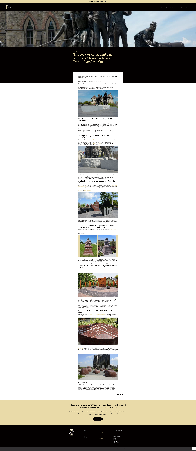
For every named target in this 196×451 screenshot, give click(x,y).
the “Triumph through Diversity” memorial (101, 139)
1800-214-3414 (116, 442)
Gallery (175, 7)
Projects (166, 7)
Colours (171, 7)
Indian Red (80, 190)
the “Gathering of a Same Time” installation (96, 314)
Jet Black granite (87, 190)
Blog (181, 7)
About (149, 7)
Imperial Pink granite (113, 230)
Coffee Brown (81, 348)
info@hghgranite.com (117, 436)
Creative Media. (125, 448)
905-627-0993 (116, 439)
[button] (117, 394)
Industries (154, 7)
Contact (85, 437)
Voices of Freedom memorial (85, 269)
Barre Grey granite (97, 143)
